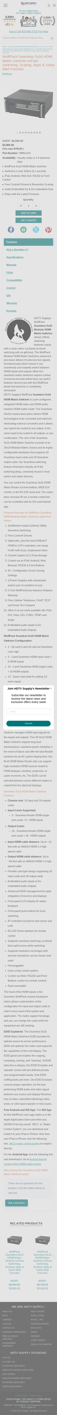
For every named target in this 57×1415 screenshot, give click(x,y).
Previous (2, 1256)
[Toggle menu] (5, 4)
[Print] (23, 229)
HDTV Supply (9, 1374)
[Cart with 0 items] (54, 6)
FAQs (9, 272)
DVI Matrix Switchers (13, 1366)
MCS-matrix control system (25, 1143)
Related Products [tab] (26, 1223)
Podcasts (36, 1328)
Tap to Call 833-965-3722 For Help (28, 31)
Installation (37, 1316)
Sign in (34, 1344)
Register (47, 1344)
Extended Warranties (14, 1332)
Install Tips (37, 1320)
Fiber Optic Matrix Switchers (17, 1370)
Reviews (11, 311)
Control (10, 288)
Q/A (8, 295)
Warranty (11, 303)
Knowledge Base (40, 1324)
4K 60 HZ (6, 1358)
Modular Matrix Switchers (16, 1378)
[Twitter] (36, 229)
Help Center (37, 1311)
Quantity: (28, 199)
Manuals (11, 265)
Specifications (14, 257)
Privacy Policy (22, 1395)
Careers (7, 1320)
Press (34, 1332)
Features (11, 242)
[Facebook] (11, 229)
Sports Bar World (12, 1386)
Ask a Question (17, 249)
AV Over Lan (8, 1362)
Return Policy (36, 1395)
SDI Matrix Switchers (13, 1382)
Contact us (8, 1328)
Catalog (6, 1324)
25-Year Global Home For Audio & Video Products (28, 12)
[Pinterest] (48, 229)
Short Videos (38, 1340)
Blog (5, 1316)
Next (54, 1256)
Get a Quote (28, 220)
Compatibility (14, 280)
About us (7, 1311)
